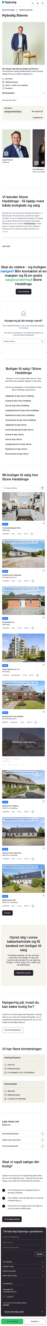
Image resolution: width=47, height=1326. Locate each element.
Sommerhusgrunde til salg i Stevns (19, 430)
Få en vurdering (12, 1321)
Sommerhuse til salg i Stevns (17, 454)
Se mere (7, 913)
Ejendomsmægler (8, 10)
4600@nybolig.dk (13, 1095)
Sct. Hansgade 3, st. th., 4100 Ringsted (20, 1072)
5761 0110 (11, 1065)
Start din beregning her (12, 1030)
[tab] (21, 519)
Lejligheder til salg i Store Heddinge (19, 396)
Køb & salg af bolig (10, 1276)
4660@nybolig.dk (11, 82)
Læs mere (6, 1305)
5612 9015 (9, 79)
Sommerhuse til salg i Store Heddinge (20, 420)
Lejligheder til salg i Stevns (16, 425)
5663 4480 (11, 1091)
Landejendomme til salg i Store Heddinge (22, 410)
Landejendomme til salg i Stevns (18, 444)
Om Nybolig (7, 1262)
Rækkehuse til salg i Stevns (16, 449)
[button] (6, 246)
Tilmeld (39, 1254)
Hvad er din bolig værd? (14, 1312)
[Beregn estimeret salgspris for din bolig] (42, 341)
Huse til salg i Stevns (13, 439)
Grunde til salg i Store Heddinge (18, 401)
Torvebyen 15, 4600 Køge (16, 1099)
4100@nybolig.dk (13, 1069)
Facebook (9, 88)
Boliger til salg (8, 1266)
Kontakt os (35, 1321)
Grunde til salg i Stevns (14, 434)
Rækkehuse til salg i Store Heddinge (20, 415)
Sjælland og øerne (25, 10)
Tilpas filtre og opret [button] (23, 973)
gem (44, 523)
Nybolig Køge (29, 224)
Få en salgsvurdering (11, 1219)
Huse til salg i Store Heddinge (17, 406)
